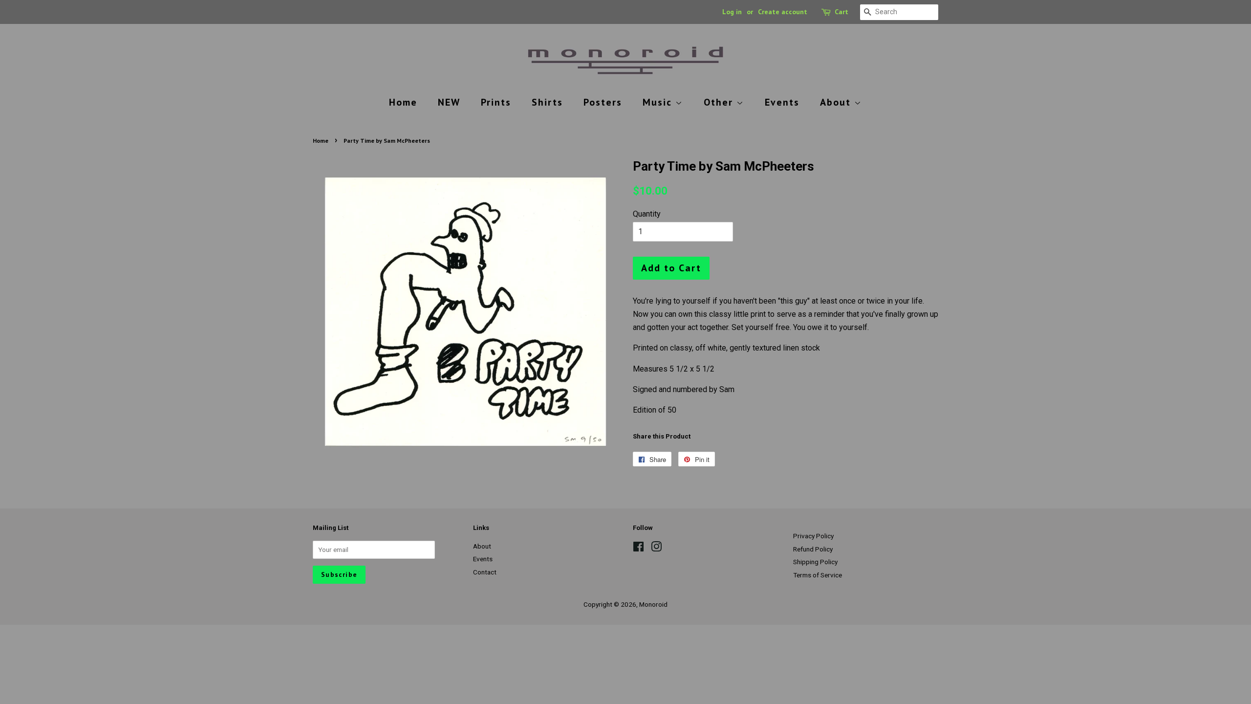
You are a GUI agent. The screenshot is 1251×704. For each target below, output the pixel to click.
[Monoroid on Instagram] (656, 548)
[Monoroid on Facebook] (638, 548)
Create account (782, 11)
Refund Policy (813, 549)
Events (782, 102)
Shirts (547, 102)
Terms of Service (817, 575)
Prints (496, 102)
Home (403, 102)
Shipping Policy (815, 562)
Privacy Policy (813, 536)
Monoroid (653, 604)
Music (659, 102)
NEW (449, 102)
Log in (732, 11)
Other (720, 102)
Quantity (647, 214)
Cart (841, 11)
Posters (602, 102)
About (837, 102)
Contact (484, 572)
